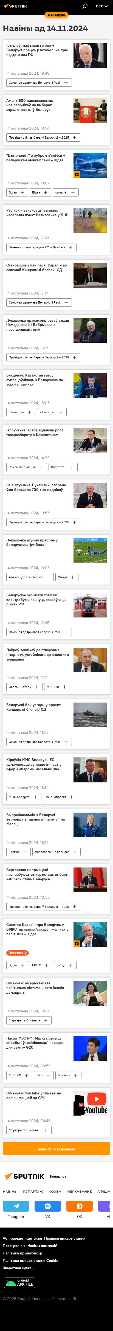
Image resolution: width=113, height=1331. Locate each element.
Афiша (103, 1191)
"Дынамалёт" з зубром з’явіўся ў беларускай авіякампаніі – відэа (35, 157)
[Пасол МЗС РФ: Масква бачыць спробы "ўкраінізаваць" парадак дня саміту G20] (90, 1048)
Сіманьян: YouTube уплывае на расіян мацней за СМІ (33, 1095)
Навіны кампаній (42, 1245)
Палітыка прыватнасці (22, 1253)
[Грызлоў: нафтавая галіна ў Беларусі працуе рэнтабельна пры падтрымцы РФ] (90, 55)
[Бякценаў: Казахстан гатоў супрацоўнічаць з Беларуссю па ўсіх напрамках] (90, 385)
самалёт (61, 192)
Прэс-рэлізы (14, 1245)
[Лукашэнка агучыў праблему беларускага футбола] (90, 550)
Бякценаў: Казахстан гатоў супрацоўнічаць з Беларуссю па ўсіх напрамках (34, 380)
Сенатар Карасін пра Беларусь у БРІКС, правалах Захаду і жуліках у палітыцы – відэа (37, 929)
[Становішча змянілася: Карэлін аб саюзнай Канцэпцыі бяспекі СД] (90, 275)
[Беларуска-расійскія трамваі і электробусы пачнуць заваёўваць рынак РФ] (90, 605)
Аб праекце (13, 1238)
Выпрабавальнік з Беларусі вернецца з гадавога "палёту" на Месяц (35, 820)
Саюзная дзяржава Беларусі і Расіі (35, 82)
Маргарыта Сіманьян (24, 1020)
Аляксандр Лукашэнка (26, 577)
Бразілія (64, 1075)
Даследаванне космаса (52, 852)
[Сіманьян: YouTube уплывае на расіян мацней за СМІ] (90, 1103)
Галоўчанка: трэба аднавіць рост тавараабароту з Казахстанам (34, 432)
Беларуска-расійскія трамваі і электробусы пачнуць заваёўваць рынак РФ (36, 600)
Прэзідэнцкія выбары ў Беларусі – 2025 (39, 137)
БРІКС (36, 965)
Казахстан (16, 412)
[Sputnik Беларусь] (16, 8)
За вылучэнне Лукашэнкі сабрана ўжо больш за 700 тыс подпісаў (36, 487)
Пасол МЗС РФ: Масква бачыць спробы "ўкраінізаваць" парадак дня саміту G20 (35, 1043)
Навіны (10, 1191)
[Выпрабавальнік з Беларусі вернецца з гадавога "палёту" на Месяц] (90, 825)
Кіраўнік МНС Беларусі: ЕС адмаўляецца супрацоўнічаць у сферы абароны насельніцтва (33, 764)
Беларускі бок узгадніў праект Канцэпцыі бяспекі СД (33, 707)
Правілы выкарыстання (64, 1238)
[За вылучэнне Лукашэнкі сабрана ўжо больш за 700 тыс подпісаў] (90, 495)
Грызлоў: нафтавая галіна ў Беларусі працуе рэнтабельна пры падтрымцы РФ (37, 50)
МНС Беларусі (19, 797)
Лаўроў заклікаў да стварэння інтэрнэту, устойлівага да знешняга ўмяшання (37, 655)
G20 (39, 1075)
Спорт (62, 577)
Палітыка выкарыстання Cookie (30, 1260)
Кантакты (34, 1238)
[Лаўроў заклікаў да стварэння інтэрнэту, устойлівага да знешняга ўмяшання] (90, 660)
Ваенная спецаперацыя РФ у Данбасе (37, 247)
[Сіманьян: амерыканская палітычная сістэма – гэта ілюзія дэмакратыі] (90, 993)
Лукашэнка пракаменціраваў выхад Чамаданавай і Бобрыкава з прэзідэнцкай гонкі (37, 325)
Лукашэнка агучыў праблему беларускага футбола (32, 542)
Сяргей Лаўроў (20, 687)
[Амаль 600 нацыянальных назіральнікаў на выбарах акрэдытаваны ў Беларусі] (90, 110)
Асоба (55, 1191)
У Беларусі (47, 412)
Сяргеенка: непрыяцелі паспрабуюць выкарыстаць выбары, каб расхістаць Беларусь (38, 874)
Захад (60, 965)
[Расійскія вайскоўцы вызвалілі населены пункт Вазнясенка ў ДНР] (90, 220)
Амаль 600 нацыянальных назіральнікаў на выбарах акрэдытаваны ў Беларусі (29, 105)
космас (14, 852)
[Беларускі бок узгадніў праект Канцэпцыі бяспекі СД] (90, 715)
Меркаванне (79, 1191)
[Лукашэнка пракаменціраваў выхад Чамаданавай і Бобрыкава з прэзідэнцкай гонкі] (90, 330)
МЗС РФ (53, 687)
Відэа (13, 192)
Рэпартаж (33, 1191)
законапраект (56, 797)
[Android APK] (19, 1283)
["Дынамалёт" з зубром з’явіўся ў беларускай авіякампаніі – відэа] (90, 165)
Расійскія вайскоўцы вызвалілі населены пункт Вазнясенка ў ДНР (37, 212)
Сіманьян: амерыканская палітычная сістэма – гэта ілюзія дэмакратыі (35, 988)
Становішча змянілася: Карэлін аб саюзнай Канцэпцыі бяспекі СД (36, 267)
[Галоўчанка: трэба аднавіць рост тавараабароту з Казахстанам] (90, 440)
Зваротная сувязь (18, 1267)
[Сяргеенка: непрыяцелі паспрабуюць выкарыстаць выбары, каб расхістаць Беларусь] (90, 879)
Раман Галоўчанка (22, 467)
